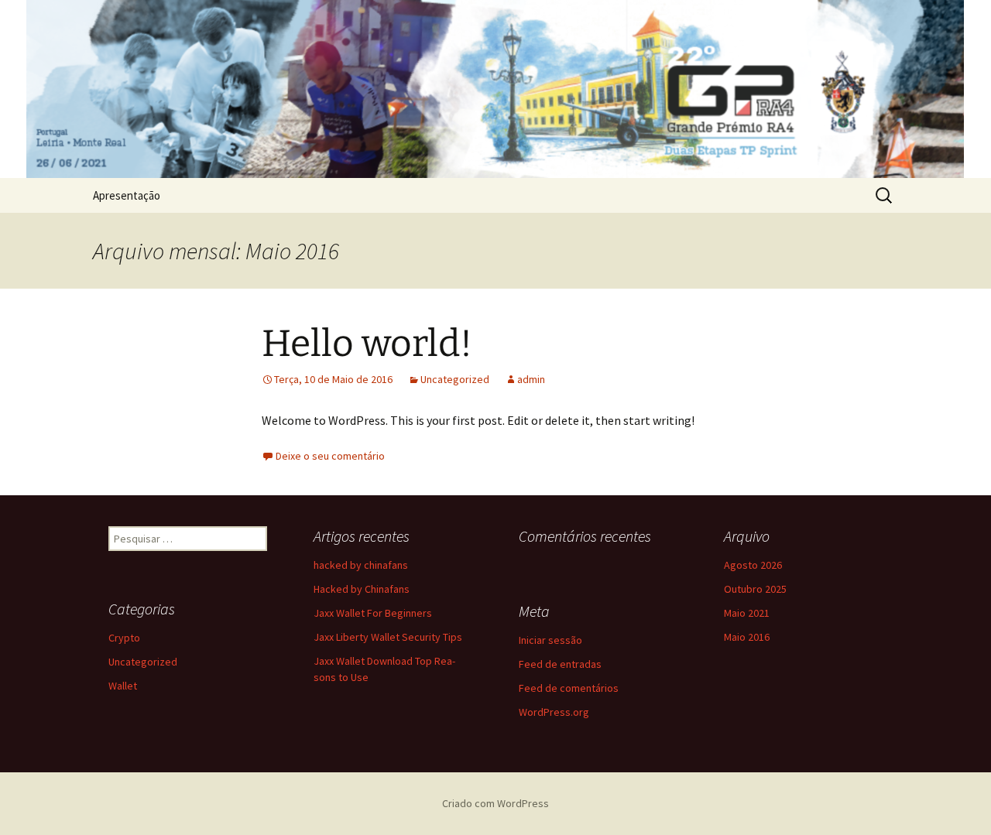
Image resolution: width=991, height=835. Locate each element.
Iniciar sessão (550, 640)
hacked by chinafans (361, 565)
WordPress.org (554, 712)
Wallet (122, 686)
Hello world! (367, 343)
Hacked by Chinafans (362, 589)
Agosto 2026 (753, 565)
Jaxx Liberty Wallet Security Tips (388, 637)
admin (531, 379)
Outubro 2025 (755, 589)
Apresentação (126, 195)
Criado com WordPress (495, 803)
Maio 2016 (747, 637)
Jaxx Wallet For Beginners (373, 613)
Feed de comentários (569, 688)
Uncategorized (454, 379)
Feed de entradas (560, 664)
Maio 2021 (747, 613)
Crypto (124, 638)
